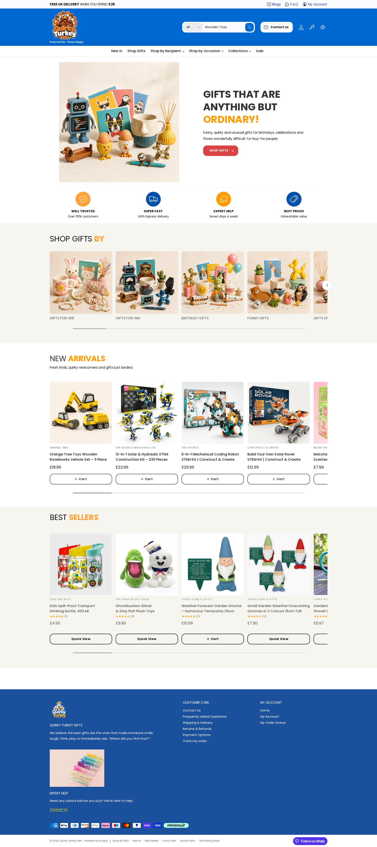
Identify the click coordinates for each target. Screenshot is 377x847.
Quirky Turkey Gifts (71, 840)
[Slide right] (327, 285)
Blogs (276, 4)
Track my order (195, 741)
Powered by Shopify (96, 840)
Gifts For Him (128, 318)
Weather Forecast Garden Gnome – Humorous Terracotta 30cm (212, 608)
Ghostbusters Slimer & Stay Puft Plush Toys (135, 608)
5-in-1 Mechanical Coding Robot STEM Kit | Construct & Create (210, 457)
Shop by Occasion (204, 51)
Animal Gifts (187, 840)
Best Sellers (152, 840)
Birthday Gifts (195, 318)
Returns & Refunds (197, 729)
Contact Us (192, 710)
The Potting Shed (209, 840)
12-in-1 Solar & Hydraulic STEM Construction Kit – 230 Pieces (142, 457)
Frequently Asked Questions (205, 716)
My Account (317, 4)
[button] (322, 27)
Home (265, 710)
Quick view (80, 639)
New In (137, 840)
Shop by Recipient (166, 51)
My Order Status (273, 722)
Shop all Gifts (121, 840)
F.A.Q (294, 4)
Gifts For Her (62, 318)
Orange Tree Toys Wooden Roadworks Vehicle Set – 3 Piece (78, 457)
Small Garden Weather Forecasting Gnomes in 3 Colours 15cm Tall (278, 608)
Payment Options (197, 735)
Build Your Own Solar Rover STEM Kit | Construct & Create (273, 457)
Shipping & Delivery (197, 722)
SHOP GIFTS (218, 151)
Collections (238, 51)
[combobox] (229, 27)
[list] (188, 205)
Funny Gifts (258, 318)
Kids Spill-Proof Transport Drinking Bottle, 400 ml (72, 608)
